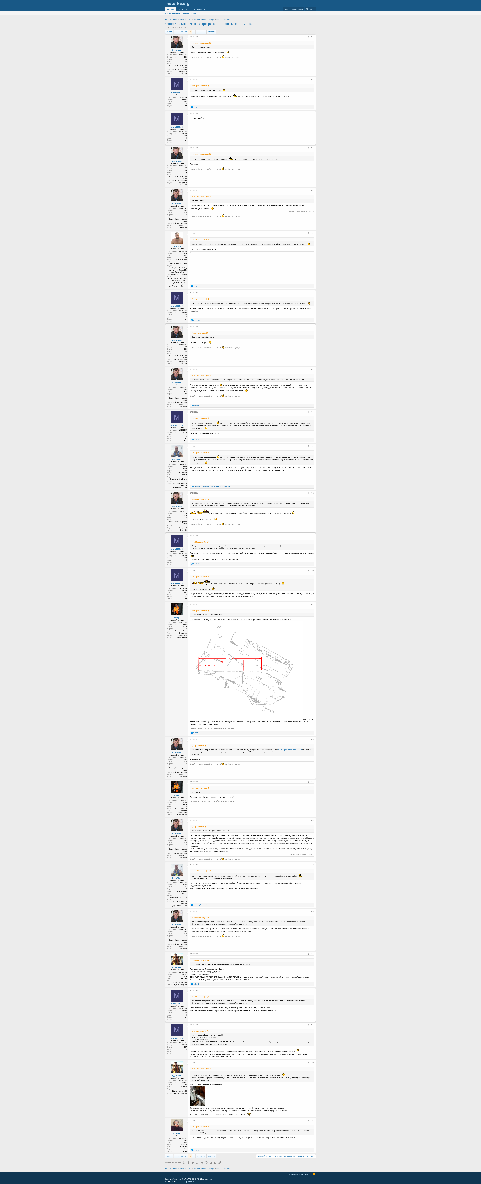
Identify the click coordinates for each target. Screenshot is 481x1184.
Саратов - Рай (181, 259)
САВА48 (176, 1133)
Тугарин (177, 246)
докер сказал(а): (198, 746)
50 (204, 32)
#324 (312, 1062)
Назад (169, 32)
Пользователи (199, 9)
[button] (190, 9)
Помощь (308, 1174)
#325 (312, 1120)
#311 (312, 446)
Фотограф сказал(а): (199, 86)
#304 (312, 148)
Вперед (211, 32)
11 (182, 32)
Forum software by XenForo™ (188, 1179)
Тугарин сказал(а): (199, 333)
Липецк (184, 1145)
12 (186, 32)
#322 (312, 990)
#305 (312, 190)
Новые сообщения (172, 13)
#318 (312, 820)
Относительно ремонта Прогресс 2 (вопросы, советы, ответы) (211, 24)
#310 (312, 412)
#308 (312, 327)
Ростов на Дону (181, 631)
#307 (312, 292)
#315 (312, 604)
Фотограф (171, 27)
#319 (312, 864)
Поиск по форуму (189, 13)
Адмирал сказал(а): (199, 1031)
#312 (312, 493)
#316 (312, 739)
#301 (312, 37)
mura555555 (177, 92)
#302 (312, 79)
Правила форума (296, 1174)
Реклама (191, 1181)
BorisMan (176, 459)
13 (190, 32)
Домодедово (182, 473)
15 (197, 32)
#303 (312, 113)
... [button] (178, 32)
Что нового (183, 9)
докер (177, 617)
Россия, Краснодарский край (178, 66)
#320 (312, 911)
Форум (170, 9)
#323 (312, 1025)
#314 (312, 570)
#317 (312, 782)
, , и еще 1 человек (211, 486)
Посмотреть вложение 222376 (290, 749)
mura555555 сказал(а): (200, 43)
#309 (312, 369)
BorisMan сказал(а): (199, 499)
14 (193, 32)
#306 (312, 233)
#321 (312, 954)
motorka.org (181, 1181)
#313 (312, 536)
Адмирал (176, 967)
